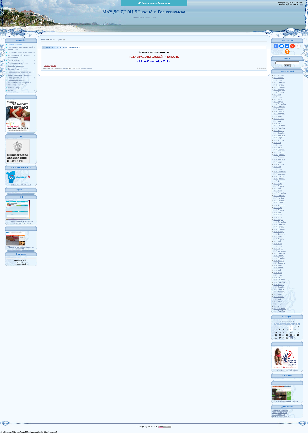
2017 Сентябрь (280, 193)
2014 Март (278, 116)
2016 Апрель (279, 164)
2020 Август (278, 277)
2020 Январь (279, 261)
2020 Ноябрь (279, 285)
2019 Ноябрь (279, 256)
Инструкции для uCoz (281, 416)
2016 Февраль (279, 159)
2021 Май (277, 299)
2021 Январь (279, 289)
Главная (135, 17)
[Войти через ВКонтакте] (281, 46)
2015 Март (278, 138)
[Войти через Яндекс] (292, 46)
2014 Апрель (279, 119)
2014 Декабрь (279, 133)
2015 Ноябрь (279, 152)
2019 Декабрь (279, 258)
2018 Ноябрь (279, 227)
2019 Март (278, 236)
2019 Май (277, 241)
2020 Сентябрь (280, 280)
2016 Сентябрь (280, 171)
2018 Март (278, 208)
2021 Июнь (278, 301)
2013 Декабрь (279, 109)
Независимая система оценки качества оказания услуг (21, 222)
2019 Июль (278, 246)
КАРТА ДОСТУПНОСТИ (21, 184)
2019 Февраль (279, 234)
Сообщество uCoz (279, 413)
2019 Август (278, 248)
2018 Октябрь (279, 224)
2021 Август (278, 306)
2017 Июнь (278, 191)
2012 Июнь (278, 80)
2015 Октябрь (279, 150)
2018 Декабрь (279, 229)
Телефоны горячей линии (287, 370)
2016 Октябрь (279, 174)
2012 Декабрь (279, 87)
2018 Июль (278, 217)
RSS (301, 4)
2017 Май (277, 188)
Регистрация (145, 17)
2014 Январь (279, 111)
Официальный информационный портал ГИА (20, 248)
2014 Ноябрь (279, 131)
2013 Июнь (278, 97)
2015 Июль (278, 147)
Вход (154, 17)
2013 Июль (278, 99)
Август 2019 (287, 321)
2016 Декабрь (279, 179)
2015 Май (277, 143)
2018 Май (277, 212)
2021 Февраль (279, 292)
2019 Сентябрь (280, 251)
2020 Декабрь (279, 287)
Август (58, 40)
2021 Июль (278, 304)
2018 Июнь (278, 215)
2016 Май (277, 167)
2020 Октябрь (279, 282)
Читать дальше (50, 66)
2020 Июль (278, 275)
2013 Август (278, 102)
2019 (52, 40)
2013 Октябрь (279, 106)
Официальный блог (280, 411)
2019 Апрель (279, 239)
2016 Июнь (278, 169)
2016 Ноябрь (279, 176)
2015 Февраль (279, 135)
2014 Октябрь (279, 128)
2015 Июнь (278, 145)
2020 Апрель (279, 268)
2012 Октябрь (279, 82)
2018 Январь (279, 203)
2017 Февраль (279, 181)
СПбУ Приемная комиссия (287, 401)
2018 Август (278, 220)
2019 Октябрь (279, 253)
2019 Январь (279, 232)
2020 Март (278, 265)
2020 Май (277, 270)
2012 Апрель (279, 78)
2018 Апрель (279, 210)
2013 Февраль (279, 90)
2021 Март (278, 294)
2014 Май (277, 121)
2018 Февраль (279, 205)
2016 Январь (279, 157)
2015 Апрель (279, 140)
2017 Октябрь (279, 196)
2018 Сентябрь (280, 222)
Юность (64, 68)
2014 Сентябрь (280, 126)
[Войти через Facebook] (287, 46)
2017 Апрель (279, 186)
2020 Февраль (279, 263)
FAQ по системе (278, 415)
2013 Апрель (279, 92)
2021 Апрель (279, 297)
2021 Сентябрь (280, 309)
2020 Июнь (278, 273)
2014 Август (278, 123)
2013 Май (277, 94)
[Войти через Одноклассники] (287, 51)
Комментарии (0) (86, 68)
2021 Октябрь (279, 311)
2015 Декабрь (279, 155)
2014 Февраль (279, 114)
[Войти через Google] (298, 46)
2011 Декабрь (279, 75)
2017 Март (278, 183)
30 (291, 338)
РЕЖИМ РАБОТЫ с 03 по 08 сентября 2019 (61, 47)
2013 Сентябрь (280, 104)
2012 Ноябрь (279, 85)
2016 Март (278, 162)
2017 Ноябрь (279, 198)
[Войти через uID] (276, 46)
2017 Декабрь (279, 200)
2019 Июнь (278, 244)
